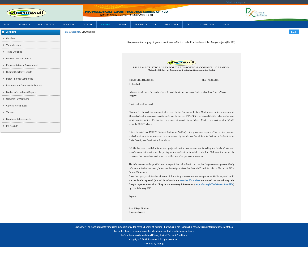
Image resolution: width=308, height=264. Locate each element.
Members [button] (68, 24)
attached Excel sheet (190, 180)
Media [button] (122, 24)
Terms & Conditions (177, 235)
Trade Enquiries (14, 52)
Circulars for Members (17, 99)
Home (7, 24)
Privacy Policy (159, 235)
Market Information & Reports (21, 92)
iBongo (160, 243)
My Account (12, 126)
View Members (13, 45)
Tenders (10, 112)
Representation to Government (22, 65)
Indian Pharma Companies (19, 78)
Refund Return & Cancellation (136, 235)
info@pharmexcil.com (183, 231)
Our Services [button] (45, 24)
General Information (16, 105)
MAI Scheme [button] (170, 24)
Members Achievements (18, 119)
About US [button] (23, 24)
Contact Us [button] (207, 24)
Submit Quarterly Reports (19, 72)
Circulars (10, 38)
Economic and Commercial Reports (24, 85)
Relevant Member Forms (18, 58)
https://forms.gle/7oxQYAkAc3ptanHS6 (214, 184)
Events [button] (87, 24)
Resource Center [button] (144, 24)
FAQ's (189, 24)
